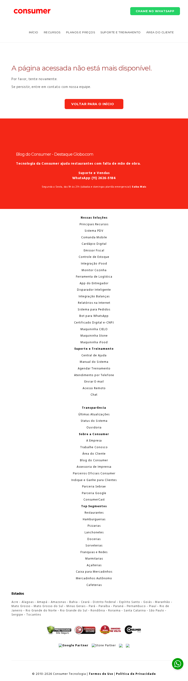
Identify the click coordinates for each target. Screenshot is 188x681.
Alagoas (28, 602)
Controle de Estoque (94, 257)
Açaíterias (94, 565)
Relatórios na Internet (94, 303)
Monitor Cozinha (94, 270)
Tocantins (33, 614)
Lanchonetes (94, 532)
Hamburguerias (94, 519)
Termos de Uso (101, 674)
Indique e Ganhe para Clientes (94, 480)
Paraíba (104, 606)
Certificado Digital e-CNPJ (94, 322)
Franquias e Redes (94, 552)
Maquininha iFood (94, 342)
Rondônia (98, 610)
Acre (14, 602)
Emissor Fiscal (94, 250)
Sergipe (17, 614)
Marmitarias (94, 558)
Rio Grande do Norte (41, 610)
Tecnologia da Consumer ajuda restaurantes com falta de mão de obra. (78, 163)
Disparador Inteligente (94, 289)
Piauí (152, 606)
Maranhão (162, 602)
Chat (94, 394)
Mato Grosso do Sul (48, 606)
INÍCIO (33, 32)
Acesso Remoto (94, 388)
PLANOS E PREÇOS (80, 32)
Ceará (85, 602)
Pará (92, 606)
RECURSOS (52, 32)
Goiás (147, 602)
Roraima (114, 610)
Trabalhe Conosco (94, 447)
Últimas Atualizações (94, 414)
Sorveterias (94, 545)
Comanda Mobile (94, 237)
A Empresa (94, 440)
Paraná (118, 606)
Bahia (73, 602)
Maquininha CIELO (94, 329)
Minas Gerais (76, 606)
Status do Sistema (94, 421)
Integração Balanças (94, 296)
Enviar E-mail (94, 381)
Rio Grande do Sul (73, 610)
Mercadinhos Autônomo (94, 578)
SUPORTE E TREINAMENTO (120, 32)
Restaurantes (94, 512)
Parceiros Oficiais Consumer (94, 473)
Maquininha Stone (94, 335)
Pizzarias (94, 525)
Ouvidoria (94, 427)
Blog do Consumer (94, 460)
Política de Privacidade (136, 674)
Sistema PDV (94, 230)
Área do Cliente (160, 32)
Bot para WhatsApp (94, 316)
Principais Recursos (94, 224)
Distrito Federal (104, 602)
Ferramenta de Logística (94, 276)
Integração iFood (94, 263)
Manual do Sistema (94, 362)
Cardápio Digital (94, 244)
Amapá (42, 602)
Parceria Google (94, 493)
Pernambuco (136, 606)
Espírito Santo (129, 602)
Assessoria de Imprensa (94, 466)
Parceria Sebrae (94, 486)
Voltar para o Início (92, 104)
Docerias (94, 539)
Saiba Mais (139, 187)
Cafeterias (94, 585)
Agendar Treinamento (94, 368)
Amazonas (58, 602)
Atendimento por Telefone (94, 375)
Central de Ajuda (94, 355)
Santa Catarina (135, 610)
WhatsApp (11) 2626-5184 (94, 178)
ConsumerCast (94, 499)
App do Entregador (94, 283)
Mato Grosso (20, 606)
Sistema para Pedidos (94, 309)
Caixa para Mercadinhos (94, 571)
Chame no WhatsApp (155, 11)
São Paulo (156, 610)
